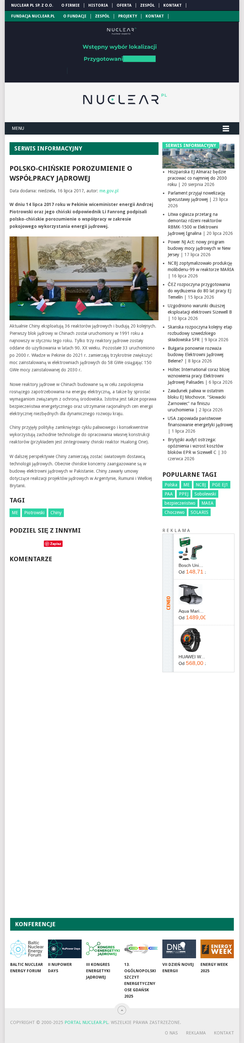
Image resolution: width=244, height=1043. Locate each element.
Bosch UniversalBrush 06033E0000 (192, 565)
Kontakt (172, 5)
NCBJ (201, 484)
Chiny (56, 512)
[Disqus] (84, 654)
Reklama (196, 1032)
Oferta (124, 5)
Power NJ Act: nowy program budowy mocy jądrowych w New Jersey (199, 248)
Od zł (192, 571)
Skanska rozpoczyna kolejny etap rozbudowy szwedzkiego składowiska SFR (200, 333)
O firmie (70, 5)
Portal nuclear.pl (86, 1022)
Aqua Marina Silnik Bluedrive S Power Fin (192, 611)
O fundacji (74, 16)
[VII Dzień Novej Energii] (179, 949)
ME (15, 512)
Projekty (127, 16)
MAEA (207, 503)
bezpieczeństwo (180, 503)
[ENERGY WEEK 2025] (217, 949)
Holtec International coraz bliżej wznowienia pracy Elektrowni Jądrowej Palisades (198, 376)
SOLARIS (199, 512)
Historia (98, 5)
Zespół (147, 5)
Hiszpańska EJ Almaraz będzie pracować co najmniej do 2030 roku (197, 178)
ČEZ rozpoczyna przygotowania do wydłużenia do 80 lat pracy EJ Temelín (199, 291)
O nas (171, 1032)
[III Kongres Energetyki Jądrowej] (103, 949)
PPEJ (183, 493)
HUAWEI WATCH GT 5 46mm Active (192, 656)
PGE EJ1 (220, 484)
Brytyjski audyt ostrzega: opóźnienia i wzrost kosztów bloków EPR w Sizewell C (195, 446)
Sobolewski (205, 493)
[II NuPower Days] (65, 949)
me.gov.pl (109, 190)
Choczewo (175, 512)
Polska (171, 484)
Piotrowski (34, 512)
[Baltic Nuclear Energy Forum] (27, 949)
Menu (18, 128)
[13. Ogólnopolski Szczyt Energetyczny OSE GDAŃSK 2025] (141, 949)
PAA (169, 493)
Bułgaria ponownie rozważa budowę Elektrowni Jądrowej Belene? (195, 354)
